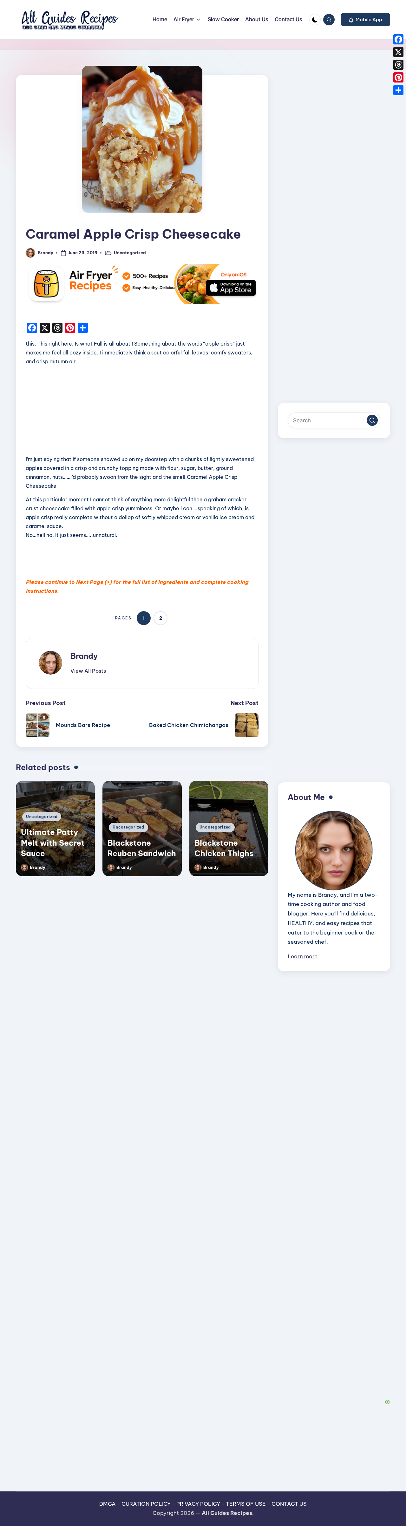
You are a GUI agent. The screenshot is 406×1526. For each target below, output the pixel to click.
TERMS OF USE (246, 1503)
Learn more (303, 956)
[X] (398, 52)
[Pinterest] (398, 77)
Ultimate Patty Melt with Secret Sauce (53, 842)
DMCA (107, 1503)
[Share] (398, 90)
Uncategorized (130, 252)
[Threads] (398, 64)
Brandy (84, 656)
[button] (365, 19)
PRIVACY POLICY (198, 1503)
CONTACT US (289, 1503)
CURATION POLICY (146, 1503)
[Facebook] (398, 39)
